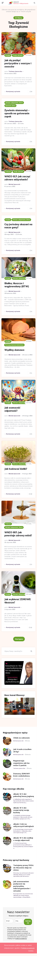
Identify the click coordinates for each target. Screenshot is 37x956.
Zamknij (30, 951)
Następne (19, 639)
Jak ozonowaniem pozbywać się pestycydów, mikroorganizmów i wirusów (21, 886)
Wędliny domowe (14, 349)
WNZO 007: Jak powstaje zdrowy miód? (18, 534)
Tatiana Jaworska (15, 71)
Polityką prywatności (28, 948)
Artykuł (7, 55)
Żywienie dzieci (10, 105)
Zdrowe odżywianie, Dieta (14, 102)
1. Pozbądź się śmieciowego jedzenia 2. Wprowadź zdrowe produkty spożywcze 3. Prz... (22, 817)
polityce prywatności (21, 938)
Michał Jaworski (14, 184)
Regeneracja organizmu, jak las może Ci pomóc (21, 763)
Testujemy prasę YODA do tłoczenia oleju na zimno (23, 867)
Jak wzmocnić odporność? (12, 409)
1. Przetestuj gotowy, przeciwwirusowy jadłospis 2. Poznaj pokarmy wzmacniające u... (23, 845)
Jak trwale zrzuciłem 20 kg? (22, 750)
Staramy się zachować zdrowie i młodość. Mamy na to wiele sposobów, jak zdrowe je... (23, 874)
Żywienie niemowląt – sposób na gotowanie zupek (16, 113)
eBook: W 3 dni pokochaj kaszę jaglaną (23, 795)
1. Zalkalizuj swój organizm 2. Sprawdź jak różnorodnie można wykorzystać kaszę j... (23, 801)
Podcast (8, 171)
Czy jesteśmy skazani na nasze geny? (18, 226)
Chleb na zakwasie (21, 738)
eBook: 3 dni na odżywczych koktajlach (23, 825)
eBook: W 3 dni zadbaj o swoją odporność (23, 839)
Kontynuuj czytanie (13, 91)
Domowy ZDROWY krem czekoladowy (21, 774)
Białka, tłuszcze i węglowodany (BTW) (16, 285)
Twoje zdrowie (18, 55)
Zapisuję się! (28, 922)
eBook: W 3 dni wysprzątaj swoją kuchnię (21, 810)
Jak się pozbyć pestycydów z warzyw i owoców (17, 63)
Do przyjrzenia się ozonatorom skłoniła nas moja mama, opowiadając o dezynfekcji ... (23, 895)
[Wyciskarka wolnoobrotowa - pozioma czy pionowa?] (19, 706)
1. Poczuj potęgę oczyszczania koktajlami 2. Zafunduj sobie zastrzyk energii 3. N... (22, 831)
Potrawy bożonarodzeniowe (14, 345)
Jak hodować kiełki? (15, 468)
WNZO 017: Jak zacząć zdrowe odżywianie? (17, 178)
